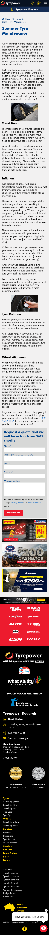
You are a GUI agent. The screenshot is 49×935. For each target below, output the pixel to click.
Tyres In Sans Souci (11, 886)
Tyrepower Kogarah (26, 9)
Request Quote (13, 512)
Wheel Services (10, 842)
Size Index (8, 869)
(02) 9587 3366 (16, 732)
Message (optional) (12, 481)
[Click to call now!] (32, 3)
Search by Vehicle (11, 801)
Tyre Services (9, 839)
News (6, 860)
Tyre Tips (7, 815)
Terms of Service (34, 502)
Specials (7, 846)
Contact (7, 849)
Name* (7, 446)
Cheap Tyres (8, 896)
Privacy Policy (17, 502)
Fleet (5, 856)
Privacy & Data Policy (19, 922)
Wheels (7, 818)
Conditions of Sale (34, 922)
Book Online (10, 853)
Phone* (18, 454)
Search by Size (10, 805)
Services (7, 829)
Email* (7, 463)
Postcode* (8, 472)
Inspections (8, 836)
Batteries (7, 832)
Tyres (6, 798)
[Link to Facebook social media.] (24, 929)
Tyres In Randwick (11, 879)
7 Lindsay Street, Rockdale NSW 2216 (25, 726)
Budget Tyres (9, 893)
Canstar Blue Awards (12, 890)
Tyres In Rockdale (11, 883)
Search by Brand (10, 808)
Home (7, 19)
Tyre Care (7, 811)
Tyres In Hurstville (11, 876)
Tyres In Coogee (10, 873)
